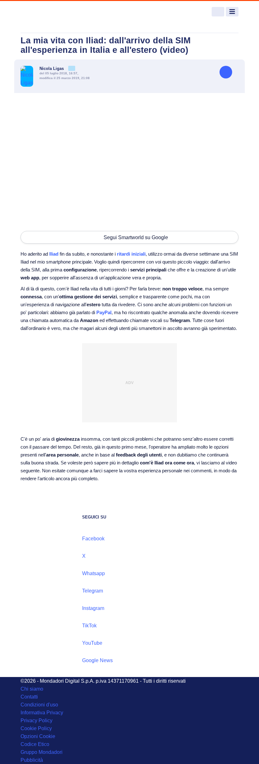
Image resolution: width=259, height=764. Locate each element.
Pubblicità (32, 760)
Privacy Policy (36, 720)
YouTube (92, 643)
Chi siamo (32, 689)
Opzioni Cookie (38, 736)
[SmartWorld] (44, 12)
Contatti (29, 696)
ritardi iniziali (131, 254)
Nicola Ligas (52, 68)
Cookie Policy (36, 728)
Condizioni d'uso (39, 704)
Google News (97, 660)
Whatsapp (93, 573)
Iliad (53, 254)
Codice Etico (35, 744)
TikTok (89, 625)
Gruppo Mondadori (42, 752)
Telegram (92, 590)
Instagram (93, 608)
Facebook (93, 538)
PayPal (103, 312)
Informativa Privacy (42, 712)
